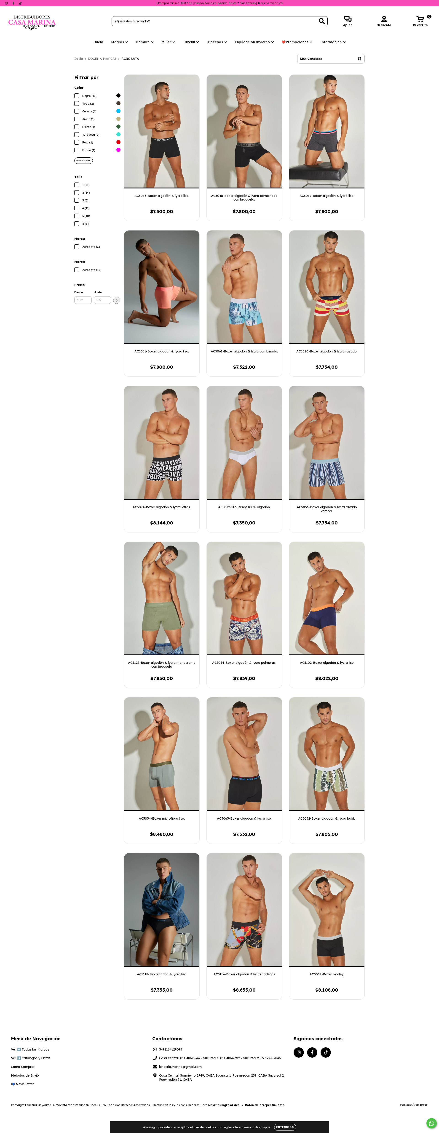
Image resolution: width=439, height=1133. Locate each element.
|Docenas (215, 42)
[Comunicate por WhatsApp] (431, 1123)
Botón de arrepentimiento (264, 1105)
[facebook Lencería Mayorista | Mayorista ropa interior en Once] (13, 3)
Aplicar (116, 300)
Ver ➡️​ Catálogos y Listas (30, 1058)
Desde (78, 292)
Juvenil (189, 42)
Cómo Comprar (23, 1067)
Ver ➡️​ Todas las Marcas (30, 1049)
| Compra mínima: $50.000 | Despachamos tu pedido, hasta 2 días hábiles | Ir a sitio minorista (220, 3)
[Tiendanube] (413, 1105)
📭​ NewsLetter (22, 1084)
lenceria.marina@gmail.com (180, 1067)
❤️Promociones (296, 42)
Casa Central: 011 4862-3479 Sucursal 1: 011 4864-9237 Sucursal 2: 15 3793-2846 (220, 1058)
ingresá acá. (230, 1105)
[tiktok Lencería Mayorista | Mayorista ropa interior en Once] (20, 3)
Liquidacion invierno (253, 42)
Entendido (285, 1127)
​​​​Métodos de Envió (25, 1075)
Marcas (118, 42)
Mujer (166, 42)
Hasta (98, 292)
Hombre (143, 42)
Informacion (331, 42)
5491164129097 (170, 1049)
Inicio (98, 42)
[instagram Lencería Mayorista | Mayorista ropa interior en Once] (6, 3)
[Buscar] (321, 21)
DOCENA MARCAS (102, 59)
